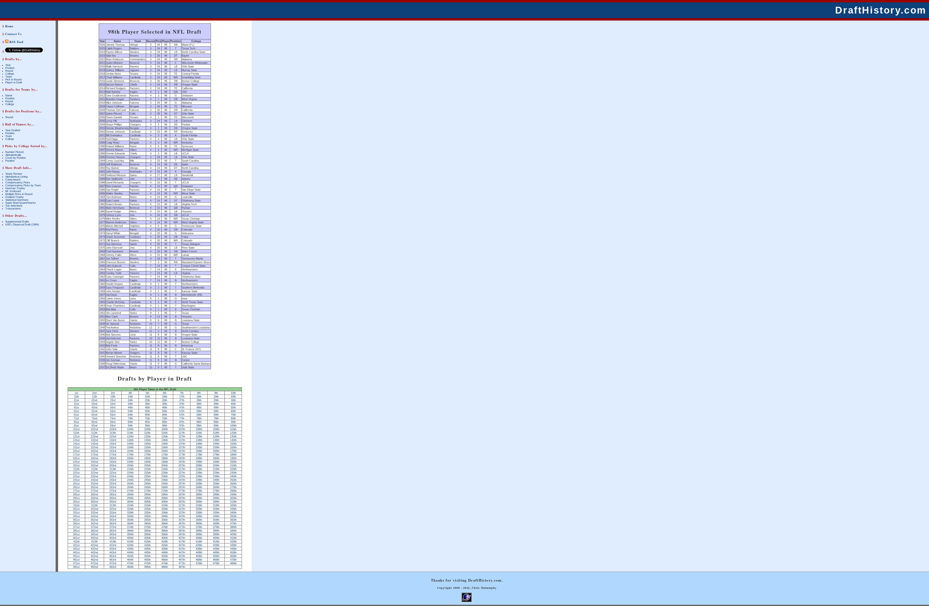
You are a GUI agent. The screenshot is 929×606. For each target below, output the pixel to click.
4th (130, 392)
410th (233, 537)
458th (199, 556)
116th (164, 432)
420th (233, 541)
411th (76, 541)
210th (233, 465)
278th (199, 490)
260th (233, 483)
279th (216, 490)
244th (130, 479)
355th (147, 519)
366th (164, 523)
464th (130, 559)
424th (130, 545)
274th (130, 490)
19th (216, 396)
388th (199, 530)
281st (76, 494)
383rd (112, 530)
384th (130, 530)
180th (233, 454)
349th (216, 516)
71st (76, 418)
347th (182, 516)
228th (199, 472)
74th (130, 418)
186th (164, 458)
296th (164, 498)
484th (130, 566)
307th (182, 501)
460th (233, 556)
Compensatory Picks (17, 182)
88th (199, 421)
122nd (94, 436)
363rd (112, 523)
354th (130, 519)
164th (130, 450)
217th (182, 469)
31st (76, 403)
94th (130, 425)
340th (233, 512)
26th (164, 400)
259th (216, 483)
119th (216, 432)
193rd (112, 461)
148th (199, 443)
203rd (112, 465)
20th (233, 396)
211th (76, 469)
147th (182, 443)
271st (76, 490)
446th (164, 552)
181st (76, 458)
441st (76, 552)
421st (76, 545)
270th (233, 487)
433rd (112, 548)
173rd (112, 454)
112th (94, 432)
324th (130, 508)
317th (182, 505)
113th (113, 432)
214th (130, 469)
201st (76, 465)
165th (147, 450)
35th (147, 403)
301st (76, 501)
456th (164, 556)
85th (147, 421)
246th (164, 479)
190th (233, 458)
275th (147, 490)
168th (199, 450)
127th (182, 436)
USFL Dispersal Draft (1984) (22, 224)
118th (199, 432)
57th (181, 411)
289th (216, 494)
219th (216, 469)
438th (199, 548)
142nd (94, 443)
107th (182, 429)
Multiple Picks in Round (18, 194)
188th (199, 458)
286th (164, 494)
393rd (112, 534)
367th (182, 523)
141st (76, 443)
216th (164, 469)
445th (147, 552)
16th (164, 396)
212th (94, 469)
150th (233, 443)
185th (147, 458)
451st (76, 556)
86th (164, 421)
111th (76, 432)
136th (164, 440)
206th (164, 465)
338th (199, 512)
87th (181, 421)
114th (130, 432)
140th (233, 440)
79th (216, 418)
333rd (112, 512)
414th (130, 541)
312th (94, 505)
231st (76, 476)
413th (113, 541)
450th (233, 552)
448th (199, 552)
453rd (112, 556)
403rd (112, 537)
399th (216, 534)
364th (130, 523)
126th (164, 436)
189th (216, 458)
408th (199, 537)
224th (130, 472)
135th (147, 440)
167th (182, 450)
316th (164, 505)
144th (130, 443)
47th (181, 407)
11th (76, 396)
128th (199, 436)
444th (130, 552)
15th (147, 396)
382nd (94, 530)
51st (76, 411)
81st (76, 421)
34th (130, 403)
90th (233, 421)
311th (76, 505)
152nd (94, 447)
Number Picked (14, 152)
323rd (112, 508)
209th (216, 465)
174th (130, 454)
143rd (112, 443)
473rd (112, 563)
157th (182, 447)
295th (147, 498)
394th (130, 534)
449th (216, 552)
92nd (94, 425)
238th (199, 476)
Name (8, 95)
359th (216, 519)
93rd (112, 425)
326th (164, 508)
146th (164, 443)
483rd (112, 566)
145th (147, 443)
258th (199, 483)
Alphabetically (13, 154)
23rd (112, 400)
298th (199, 498)
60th (233, 411)
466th (164, 559)
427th (182, 545)
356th (164, 519)
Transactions (13, 208)
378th (199, 527)
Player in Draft (13, 82)
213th (113, 469)
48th (199, 407)
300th (233, 498)
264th (130, 487)
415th (147, 541)
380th (233, 527)
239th (216, 476)
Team (8, 76)
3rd (113, 392)
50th (233, 407)
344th (130, 516)
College (9, 73)
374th (130, 527)
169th (216, 450)
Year (8, 65)
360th (233, 519)
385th (147, 530)
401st (76, 537)
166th (164, 450)
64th (130, 414)
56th (164, 411)
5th (147, 392)
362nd (94, 523)
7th (182, 392)
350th (233, 516)
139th (216, 440)
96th (164, 425)
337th (182, 512)
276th (164, 490)
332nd (94, 512)
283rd (112, 494)
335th (147, 512)
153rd (112, 447)
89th (216, 421)
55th (147, 411)
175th (147, 454)
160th (233, 447)
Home (9, 26)
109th (216, 429)
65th (147, 414)
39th (216, 403)
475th (147, 563)
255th (147, 483)
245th (147, 479)
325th (147, 508)
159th (216, 447)
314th (130, 505)
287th (182, 494)
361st (76, 523)
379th (216, 527)
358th (199, 519)
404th (130, 537)
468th (199, 559)
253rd (112, 483)
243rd (112, 479)
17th (181, 396)
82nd (94, 421)
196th (164, 461)
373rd (112, 527)
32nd (94, 403)
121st (76, 436)
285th (147, 494)
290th (233, 494)
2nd (94, 392)
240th (233, 476)
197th (182, 461)
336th (164, 512)
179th (216, 454)
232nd (94, 476)
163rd (112, 450)
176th (164, 454)
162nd (94, 450)
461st (76, 559)
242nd (94, 479)
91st (76, 425)
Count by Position (15, 157)
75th (147, 418)
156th (164, 447)
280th (233, 490)
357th (182, 519)
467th (182, 559)
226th (164, 472)
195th (147, 461)
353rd (112, 519)
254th (130, 483)
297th (182, 498)
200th (233, 461)
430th (233, 545)
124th (130, 436)
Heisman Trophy (15, 188)
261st (76, 487)
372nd (94, 527)
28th (199, 400)
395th (147, 534)
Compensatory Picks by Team (23, 185)
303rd (112, 501)
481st (76, 566)
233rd (112, 476)
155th (147, 447)
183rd (112, 458)
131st (76, 440)
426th (164, 545)
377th (182, 527)
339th (216, 512)
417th (182, 541)
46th (164, 407)
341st (76, 516)
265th (147, 487)
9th (216, 392)
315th (147, 505)
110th (233, 429)
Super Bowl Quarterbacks (20, 202)
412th (94, 541)
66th (164, 414)
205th (147, 465)
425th (147, 545)
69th (216, 414)
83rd (112, 421)
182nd (94, 458)
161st (76, 450)
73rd (112, 418)
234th (130, 476)
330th (233, 508)
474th (130, 563)
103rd (112, 429)
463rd (112, 559)
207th (182, 465)
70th (233, 414)
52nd (94, 411)
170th (233, 450)
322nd (94, 508)
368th (199, 523)
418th (199, 541)
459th (216, 556)
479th (216, 563)
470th (233, 559)
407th (182, 537)
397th (182, 534)
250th (233, 479)
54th (130, 411)
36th (164, 403)
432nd (94, 548)
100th (233, 425)
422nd (94, 545)
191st (76, 461)
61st (76, 414)
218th (199, 469)
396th (164, 534)
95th (147, 425)
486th (164, 566)
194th (130, 461)
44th (130, 407)
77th (181, 418)
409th (216, 537)
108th (199, 429)
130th (233, 436)
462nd (94, 559)
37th (181, 403)
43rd (112, 407)
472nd (94, 563)
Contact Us (13, 34)
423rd (112, 545)
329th (216, 508)
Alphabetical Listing (16, 176)
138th (199, 440)
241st (76, 479)
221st (76, 472)
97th (181, 425)
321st (76, 508)
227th (182, 472)
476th (164, 563)
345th (147, 516)
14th (130, 396)
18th (199, 396)
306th (164, 501)
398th (199, 534)
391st (76, 534)
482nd (94, 566)
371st (76, 527)
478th (199, 563)
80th (233, 418)
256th (164, 483)
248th (199, 479)
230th (233, 472)
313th (113, 505)
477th (182, 563)
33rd (112, 403)
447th (182, 552)
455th (147, 556)
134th (130, 440)
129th (216, 436)
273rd (112, 490)
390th (233, 530)
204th (130, 465)
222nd (94, 472)
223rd (112, 472)
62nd (94, 414)
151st (76, 447)
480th (233, 563)
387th (182, 530)
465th (147, 559)
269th (216, 487)
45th (147, 407)
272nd (94, 490)
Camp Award (12, 179)
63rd (112, 414)
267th (182, 487)
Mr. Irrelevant (13, 191)
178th (199, 454)
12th (94, 396)
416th (164, 541)
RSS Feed (15, 42)
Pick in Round (13, 79)
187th (182, 458)
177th (182, 454)
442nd (94, 552)
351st (76, 519)
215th (147, 469)
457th (182, 556)
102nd (94, 429)
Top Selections (13, 205)
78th (199, 418)
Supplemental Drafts (17, 221)
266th (164, 487)
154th (130, 447)
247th (182, 479)
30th (233, 400)
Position (10, 67)
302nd (94, 501)
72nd (94, 418)
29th (216, 400)
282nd (94, 494)
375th (147, 527)
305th (147, 501)
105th (147, 429)
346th (164, 516)
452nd (94, 556)
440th (233, 548)
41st (76, 407)
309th (216, 501)
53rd (112, 411)
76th (164, 418)
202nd (94, 465)
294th (130, 498)
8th (199, 392)
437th (182, 548)
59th (216, 411)
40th (233, 403)
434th (130, 548)
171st (76, 454)
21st (76, 400)
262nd (94, 487)
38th (199, 403)
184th (130, 458)
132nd (94, 440)
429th (216, 545)
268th (199, 487)
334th (130, 512)
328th (199, 508)
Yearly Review (13, 173)
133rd (112, 440)
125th (147, 436)
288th (199, 494)
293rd (112, 498)
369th (216, 523)
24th (130, 400)
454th (130, 556)
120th (233, 432)
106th (164, 429)
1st (76, 392)
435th (147, 548)
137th (182, 440)
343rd (112, 516)
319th (216, 505)
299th (216, 498)
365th (147, 523)
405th (147, 537)
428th (199, 545)
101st (76, 429)
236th (164, 476)
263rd (112, 487)
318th (199, 505)
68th (199, 414)
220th (233, 469)
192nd (94, 461)
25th (147, 400)
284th (130, 494)
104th (130, 429)
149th (216, 443)
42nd (94, 407)
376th (164, 527)
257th (182, 483)
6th (164, 392)
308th (199, 501)
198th (199, 461)
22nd (94, 400)
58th (199, 411)
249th (216, 479)
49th (216, 407)
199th (216, 461)
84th (130, 421)
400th (233, 534)
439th (216, 548)
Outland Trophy (14, 196)
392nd (94, 534)
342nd (94, 516)
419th (216, 541)
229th (216, 472)
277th (182, 490)
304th (130, 501)
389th (216, 530)
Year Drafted (12, 130)
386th (164, 530)
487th (182, 566)
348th (199, 516)
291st (76, 498)
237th (182, 476)
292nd (94, 498)
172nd (94, 454)
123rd (112, 436)
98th (199, 425)
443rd (112, 552)
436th (164, 548)
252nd (94, 483)
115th (147, 432)
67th (181, 414)
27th (181, 400)
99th (216, 425)
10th (233, 392)
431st (76, 548)
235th (147, 476)
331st (76, 512)
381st (76, 530)
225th (147, 472)
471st (76, 563)
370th (233, 523)
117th (182, 432)
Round (9, 70)
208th (199, 465)
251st (76, 483)
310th (233, 501)
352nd (94, 519)
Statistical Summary (17, 199)
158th (199, 447)
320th (233, 505)
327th (182, 508)
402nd (94, 537)
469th (216, 559)
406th (164, 537)
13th (112, 396)
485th (147, 566)
